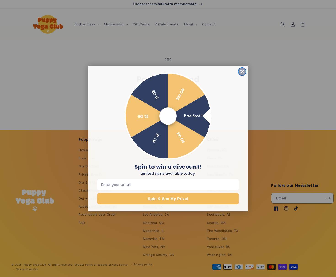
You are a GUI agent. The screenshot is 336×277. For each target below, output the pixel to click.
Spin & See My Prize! (168, 198)
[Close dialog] (242, 72)
